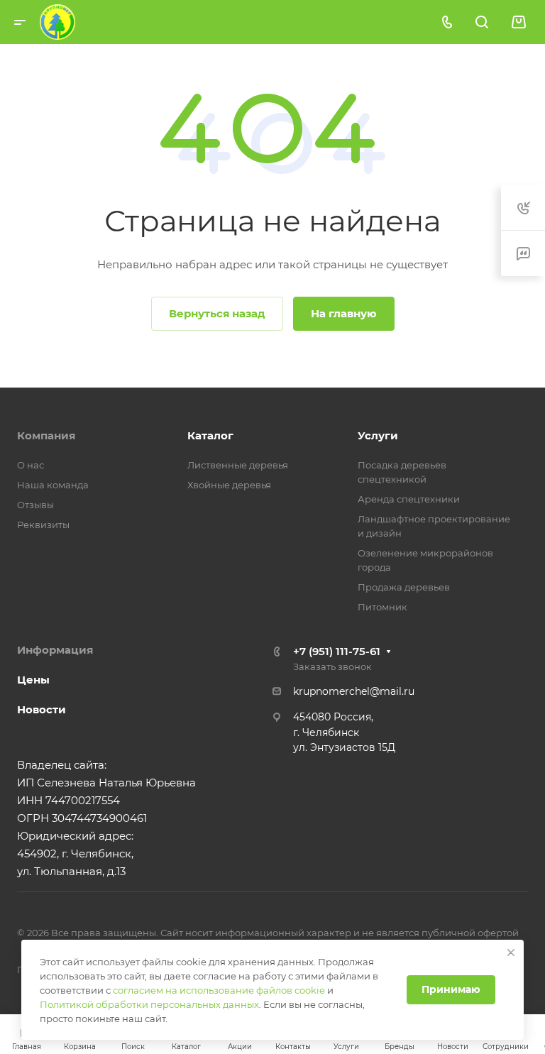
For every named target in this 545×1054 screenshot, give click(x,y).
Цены (33, 679)
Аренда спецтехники (409, 499)
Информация (55, 650)
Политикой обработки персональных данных (149, 1004)
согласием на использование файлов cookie (219, 990)
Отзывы (35, 504)
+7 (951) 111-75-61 (336, 651)
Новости (41, 709)
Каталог (210, 435)
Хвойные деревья (229, 484)
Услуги (378, 435)
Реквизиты (43, 524)
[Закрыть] (511, 952)
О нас (30, 465)
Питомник (382, 607)
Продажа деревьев (404, 587)
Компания (46, 435)
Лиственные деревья (237, 465)
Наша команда (53, 484)
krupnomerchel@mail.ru (353, 691)
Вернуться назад (217, 313)
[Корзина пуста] (518, 22)
